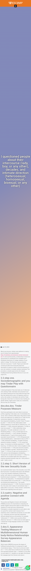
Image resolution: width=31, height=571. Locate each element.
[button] (15, 6)
